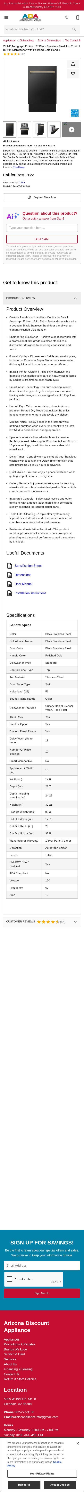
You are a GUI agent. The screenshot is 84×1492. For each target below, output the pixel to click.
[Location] (66, 17)
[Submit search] (74, 29)
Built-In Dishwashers (49, 40)
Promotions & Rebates (19, 1344)
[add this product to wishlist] (73, 73)
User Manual (23, 584)
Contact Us (11, 1374)
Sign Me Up (42, 1293)
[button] (6, 17)
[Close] (77, 1443)
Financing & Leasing (18, 1369)
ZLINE (21, 182)
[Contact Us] (77, 17)
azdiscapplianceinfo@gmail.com (35, 1417)
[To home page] (30, 17)
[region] (42, 1464)
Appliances (9, 40)
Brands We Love (15, 1349)
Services (10, 1359)
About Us (10, 1364)
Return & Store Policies (20, 1379)
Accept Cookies (60, 1484)
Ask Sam (42, 239)
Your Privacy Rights (42, 1473)
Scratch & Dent (14, 1354)
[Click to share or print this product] (73, 64)
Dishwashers (27, 40)
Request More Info (44, 197)
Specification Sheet (28, 565)
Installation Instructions (30, 593)
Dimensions (23, 575)
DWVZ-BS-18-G (21, 186)
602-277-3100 (24, 1412)
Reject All (24, 1484)
